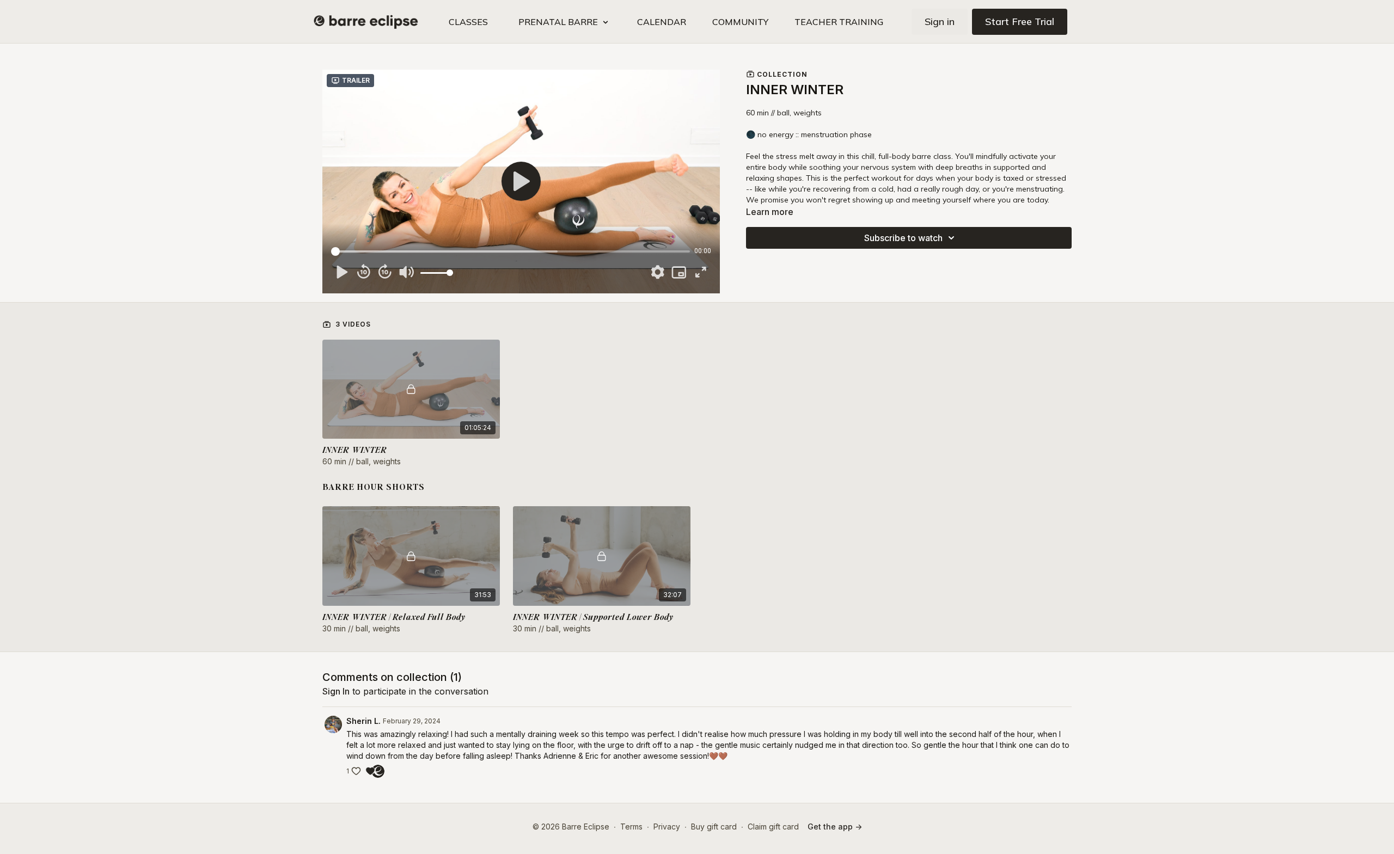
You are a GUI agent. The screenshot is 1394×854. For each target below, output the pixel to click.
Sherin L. (363, 721)
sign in (336, 691)
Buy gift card (714, 826)
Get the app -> (835, 826)
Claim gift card (773, 826)
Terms (631, 826)
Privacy (666, 826)
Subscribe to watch (903, 237)
